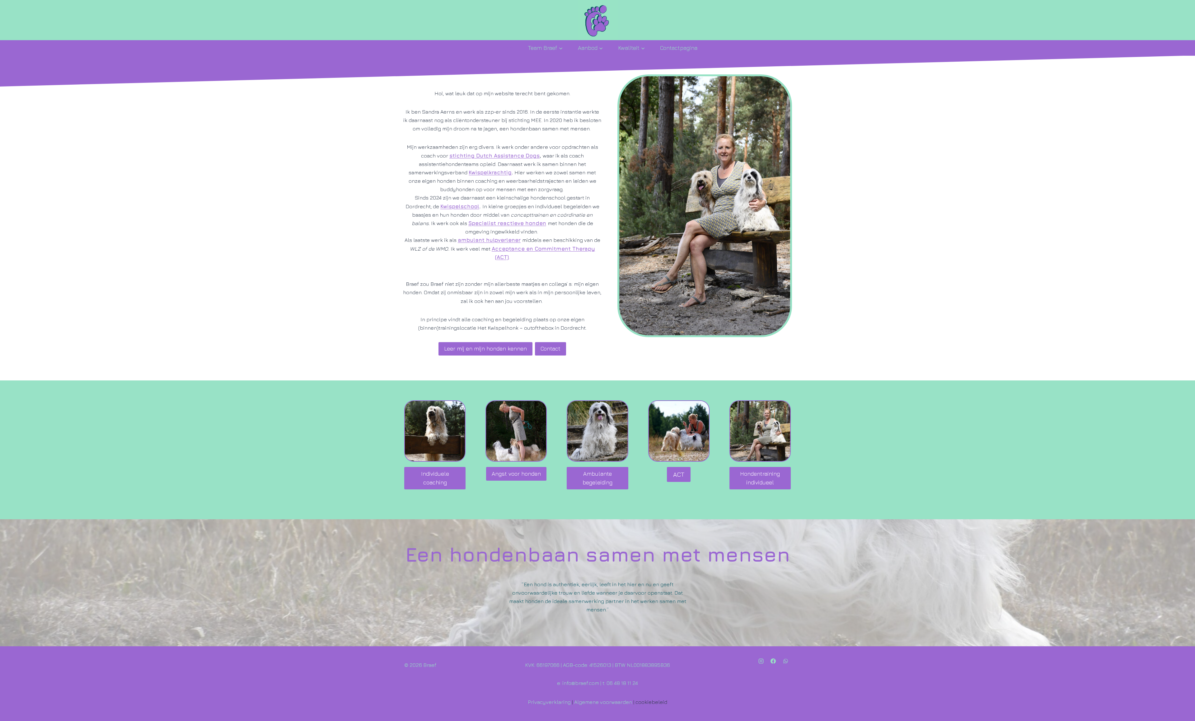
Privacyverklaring (549, 702)
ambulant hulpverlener (489, 240)
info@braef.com (580, 683)
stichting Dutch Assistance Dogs (494, 156)
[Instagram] (761, 661)
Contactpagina (678, 48)
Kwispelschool (459, 206)
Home (505, 48)
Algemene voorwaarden (603, 702)
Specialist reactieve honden (507, 223)
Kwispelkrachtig (490, 172)
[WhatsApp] (785, 661)
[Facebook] (773, 661)
